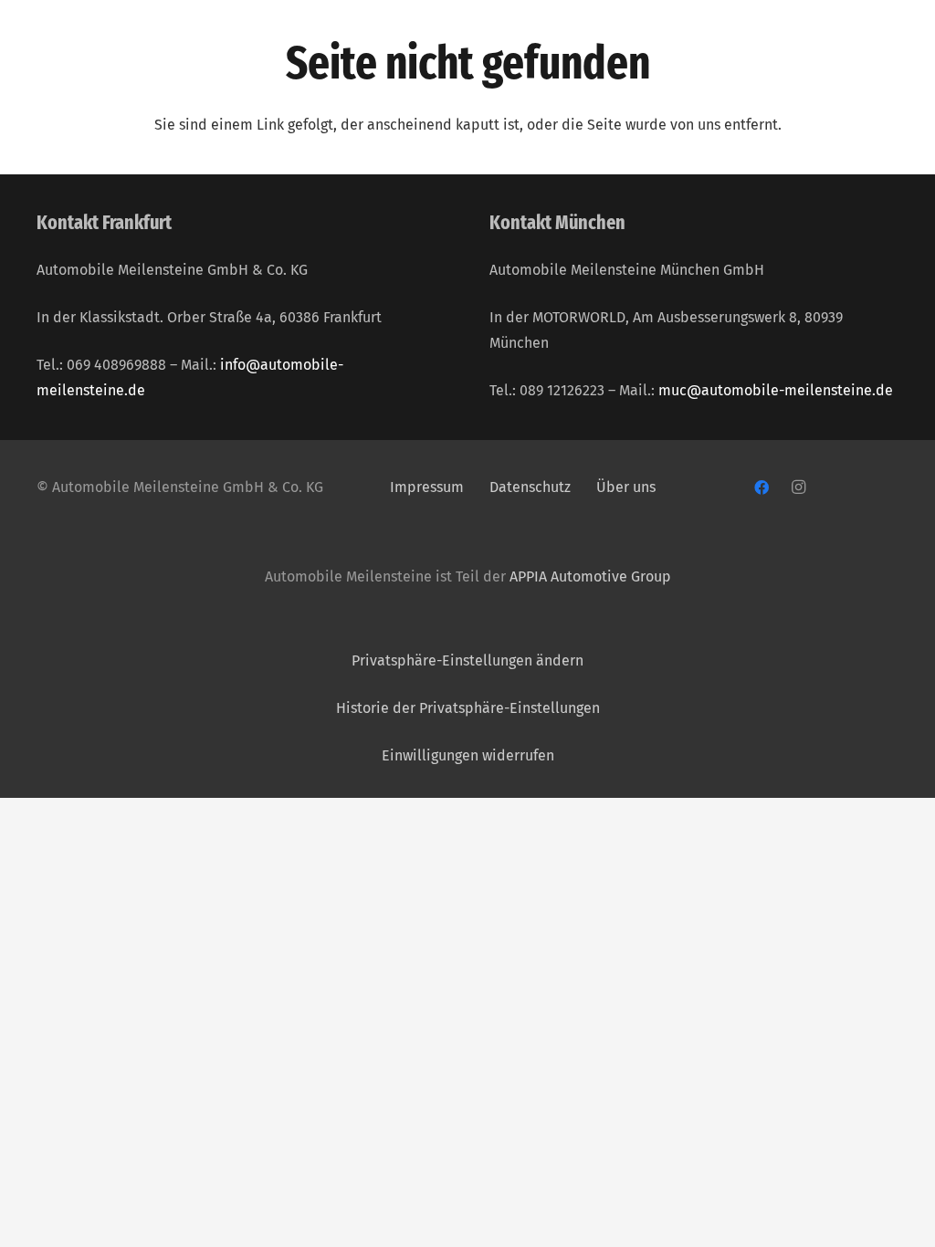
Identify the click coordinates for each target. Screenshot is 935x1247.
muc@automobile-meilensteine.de (775, 390)
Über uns (626, 487)
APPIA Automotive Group (590, 576)
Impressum (427, 487)
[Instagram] (798, 487)
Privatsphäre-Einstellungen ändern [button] (467, 660)
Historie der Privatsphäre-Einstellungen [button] (468, 708)
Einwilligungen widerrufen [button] (468, 755)
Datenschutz (531, 487)
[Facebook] (761, 487)
